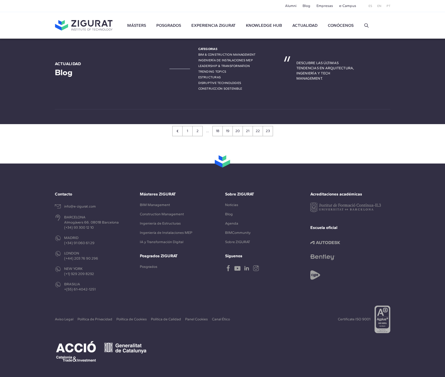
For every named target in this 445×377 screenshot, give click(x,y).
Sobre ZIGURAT (237, 242)
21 (247, 131)
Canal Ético (221, 319)
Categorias (207, 49)
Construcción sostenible (220, 88)
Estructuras (209, 77)
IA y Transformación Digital (161, 242)
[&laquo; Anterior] (177, 131)
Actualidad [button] (305, 25)
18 (217, 131)
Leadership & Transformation (224, 66)
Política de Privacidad (95, 319)
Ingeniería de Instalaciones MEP (225, 60)
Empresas (324, 6)
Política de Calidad (166, 319)
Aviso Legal (64, 319)
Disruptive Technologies (219, 83)
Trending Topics (212, 71)
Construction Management (162, 214)
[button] (366, 25)
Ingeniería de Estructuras (160, 223)
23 (268, 131)
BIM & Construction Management (227, 54)
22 (258, 131)
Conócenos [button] (341, 25)
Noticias (231, 205)
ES (370, 6)
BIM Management (155, 205)
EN (379, 6)
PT (388, 6)
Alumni (290, 6)
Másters (136, 25)
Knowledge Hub (264, 25)
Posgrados (168, 25)
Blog (306, 6)
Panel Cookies (196, 319)
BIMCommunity (238, 232)
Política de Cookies (131, 319)
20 (237, 131)
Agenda (231, 223)
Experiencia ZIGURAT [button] (213, 25)
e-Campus (347, 6)
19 (227, 131)
